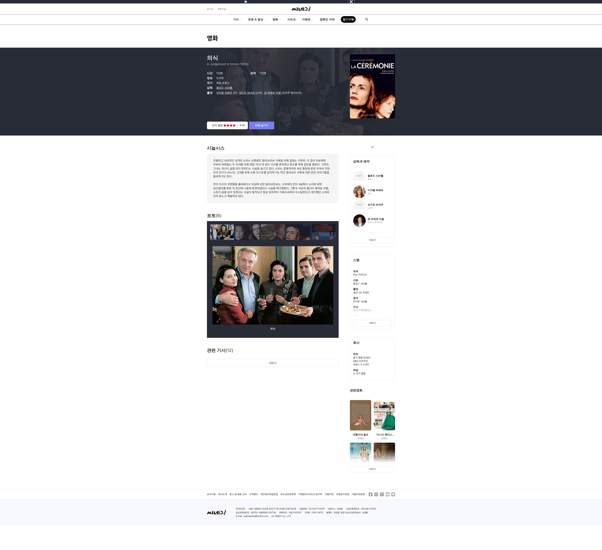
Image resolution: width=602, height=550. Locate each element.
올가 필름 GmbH (361, 357)
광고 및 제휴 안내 (238, 494)
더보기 (273, 363)
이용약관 (329, 494)
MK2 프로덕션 (360, 361)
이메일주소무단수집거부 (310, 494)
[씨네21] (301, 8)
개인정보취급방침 (269, 494)
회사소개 (222, 494)
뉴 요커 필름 (359, 373)
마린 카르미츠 (360, 274)
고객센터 (253, 494)
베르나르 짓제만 (361, 292)
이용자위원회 (358, 494)
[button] (332, 233)
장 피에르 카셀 (273, 92)
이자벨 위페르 (224, 92)
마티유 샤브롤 (360, 301)
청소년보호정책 (288, 494)
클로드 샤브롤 (224, 87)
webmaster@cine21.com (256, 516)
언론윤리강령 (342, 494)
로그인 (210, 9)
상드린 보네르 (247, 92)
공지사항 (211, 494)
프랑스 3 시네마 (361, 364)
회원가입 (221, 9)
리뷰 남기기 (261, 125)
